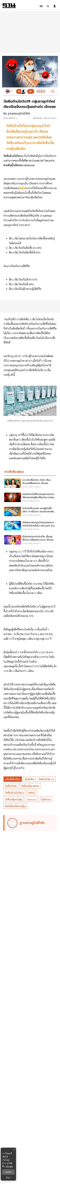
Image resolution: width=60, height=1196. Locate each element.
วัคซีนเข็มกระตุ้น (13, 799)
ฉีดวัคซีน (29, 779)
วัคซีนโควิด (11, 786)
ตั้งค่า (8, 1178)
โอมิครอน (45, 799)
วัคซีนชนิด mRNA (30, 786)
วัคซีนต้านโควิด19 (14, 792)
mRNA (31, 792)
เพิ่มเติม (9, 1166)
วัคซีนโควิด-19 (46, 779)
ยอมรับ (8, 1172)
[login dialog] (54, 6)
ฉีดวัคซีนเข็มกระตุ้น (15, 806)
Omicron (31, 799)
